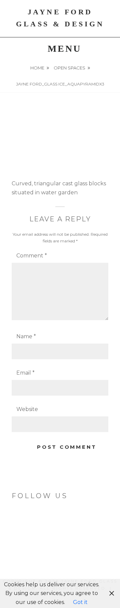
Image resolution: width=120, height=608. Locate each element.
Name (26, 336)
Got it (80, 602)
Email (25, 373)
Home (37, 67)
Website (27, 409)
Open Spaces (69, 67)
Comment (31, 255)
